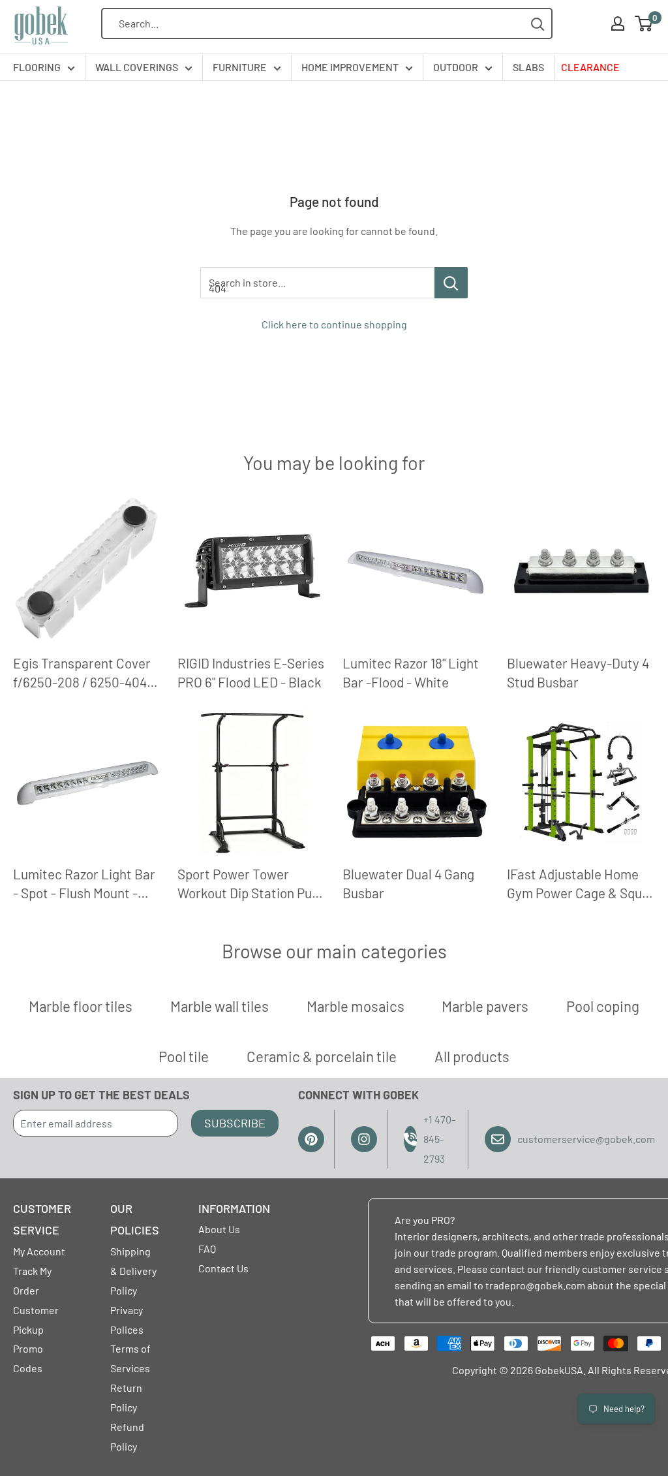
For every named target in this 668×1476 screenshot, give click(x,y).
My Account (39, 1251)
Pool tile (184, 1056)
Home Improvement (350, 67)
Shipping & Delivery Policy (133, 1270)
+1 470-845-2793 (439, 1139)
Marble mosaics (355, 1005)
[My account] (617, 23)
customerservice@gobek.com (586, 1139)
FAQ (207, 1248)
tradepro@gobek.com (535, 1285)
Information (234, 1208)
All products (471, 1056)
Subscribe (235, 1123)
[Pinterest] (311, 1139)
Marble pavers (485, 1005)
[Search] (538, 24)
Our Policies (134, 1219)
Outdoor (455, 67)
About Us (219, 1229)
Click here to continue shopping (334, 324)
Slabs (528, 67)
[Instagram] (364, 1139)
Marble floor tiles (80, 1005)
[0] (644, 23)
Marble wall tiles (219, 1005)
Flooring (37, 67)
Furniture (240, 67)
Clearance (590, 67)
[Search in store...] (451, 282)
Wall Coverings (136, 67)
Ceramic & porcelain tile (322, 1056)
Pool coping (602, 1005)
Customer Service (42, 1219)
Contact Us (223, 1268)
